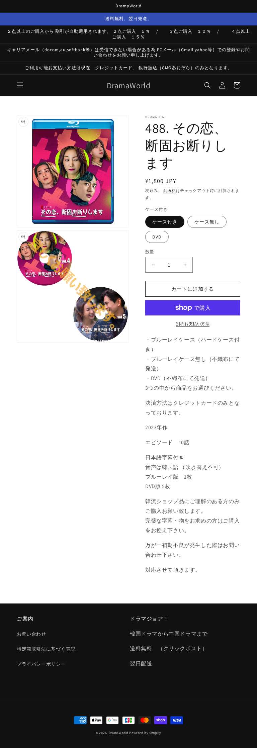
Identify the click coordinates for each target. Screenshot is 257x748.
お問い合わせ (31, 634)
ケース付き (164, 222)
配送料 (169, 190)
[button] (20, 85)
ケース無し (207, 222)
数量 (149, 252)
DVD (157, 237)
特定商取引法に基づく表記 (46, 649)
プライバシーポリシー (41, 664)
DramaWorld (118, 733)
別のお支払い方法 (192, 323)
